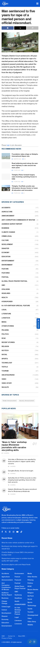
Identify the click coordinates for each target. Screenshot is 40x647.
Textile (5, 367)
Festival (5, 277)
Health (5, 297)
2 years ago (16, 193)
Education (6, 256)
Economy (5, 252)
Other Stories (8, 326)
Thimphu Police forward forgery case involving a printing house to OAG (24, 177)
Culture (5, 240)
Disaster (5, 248)
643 (24, 159)
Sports (5, 359)
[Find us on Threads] (10, 532)
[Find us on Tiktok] (21, 532)
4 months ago (17, 159)
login (8, 145)
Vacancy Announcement (26, 400)
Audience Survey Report (12, 224)
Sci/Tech (5, 350)
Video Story (7, 383)
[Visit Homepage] (5, 3)
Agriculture (7, 212)
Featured (6, 273)
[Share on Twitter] (20, 28)
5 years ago (16, 170)
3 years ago (16, 181)
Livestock (6, 318)
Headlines (6, 293)
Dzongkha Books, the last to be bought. (20, 471)
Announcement (8, 216)
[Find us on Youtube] (17, 532)
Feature (5, 269)
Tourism (5, 371)
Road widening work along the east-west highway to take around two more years (25, 165)
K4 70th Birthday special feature (16, 305)
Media (4, 322)
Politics (5, 334)
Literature (6, 314)
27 (23, 170)
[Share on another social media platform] (32, 28)
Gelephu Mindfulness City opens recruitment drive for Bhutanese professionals (22, 490)
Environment (7, 265)
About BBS (21, 636)
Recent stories (8, 342)
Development (7, 244)
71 (23, 181)
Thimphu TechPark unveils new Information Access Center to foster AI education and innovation (25, 188)
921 (24, 193)
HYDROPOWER (7, 301)
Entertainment (8, 261)
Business (5, 228)
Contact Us (11, 636)
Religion (5, 346)
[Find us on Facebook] (2, 532)
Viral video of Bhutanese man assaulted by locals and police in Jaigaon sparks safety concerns (22, 461)
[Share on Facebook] (8, 28)
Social (4, 354)
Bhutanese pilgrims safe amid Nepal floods (16, 564)
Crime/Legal (7, 236)
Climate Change (8, 232)
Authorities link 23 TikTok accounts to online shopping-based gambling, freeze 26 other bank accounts (22, 480)
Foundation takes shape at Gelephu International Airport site (25, 155)
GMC (3, 285)
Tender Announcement (9, 400)
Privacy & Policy (7, 638)
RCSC (4, 338)
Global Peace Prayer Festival (14, 281)
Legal (4, 309)
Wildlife (5, 387)
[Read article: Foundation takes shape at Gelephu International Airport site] (6, 156)
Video (4, 379)
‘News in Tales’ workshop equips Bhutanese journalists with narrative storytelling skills (14, 446)
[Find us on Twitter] (6, 532)
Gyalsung (6, 289)
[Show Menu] (37, 3)
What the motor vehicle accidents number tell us (18, 542)
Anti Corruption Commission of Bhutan (18, 220)
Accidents (6, 207)
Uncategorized (8, 375)
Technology (7, 363)
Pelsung (5, 330)
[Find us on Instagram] (13, 532)
